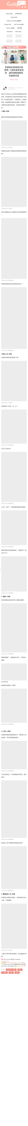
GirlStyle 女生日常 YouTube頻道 (15, 962)
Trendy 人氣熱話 (10, 28)
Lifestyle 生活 (7, 24)
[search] (25, 5)
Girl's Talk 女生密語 (19, 24)
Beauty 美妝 (9, 13)
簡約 (11, 972)
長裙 (17, 972)
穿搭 (20, 970)
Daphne (12, 87)
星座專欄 (19, 28)
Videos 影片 (10, 31)
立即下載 (23, 966)
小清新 (4, 972)
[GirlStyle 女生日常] (14, 5)
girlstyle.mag (5, 961)
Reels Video (18, 31)
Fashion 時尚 (14, 17)
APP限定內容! (18, 13)
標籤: (3, 970)
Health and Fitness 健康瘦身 (14, 20)
